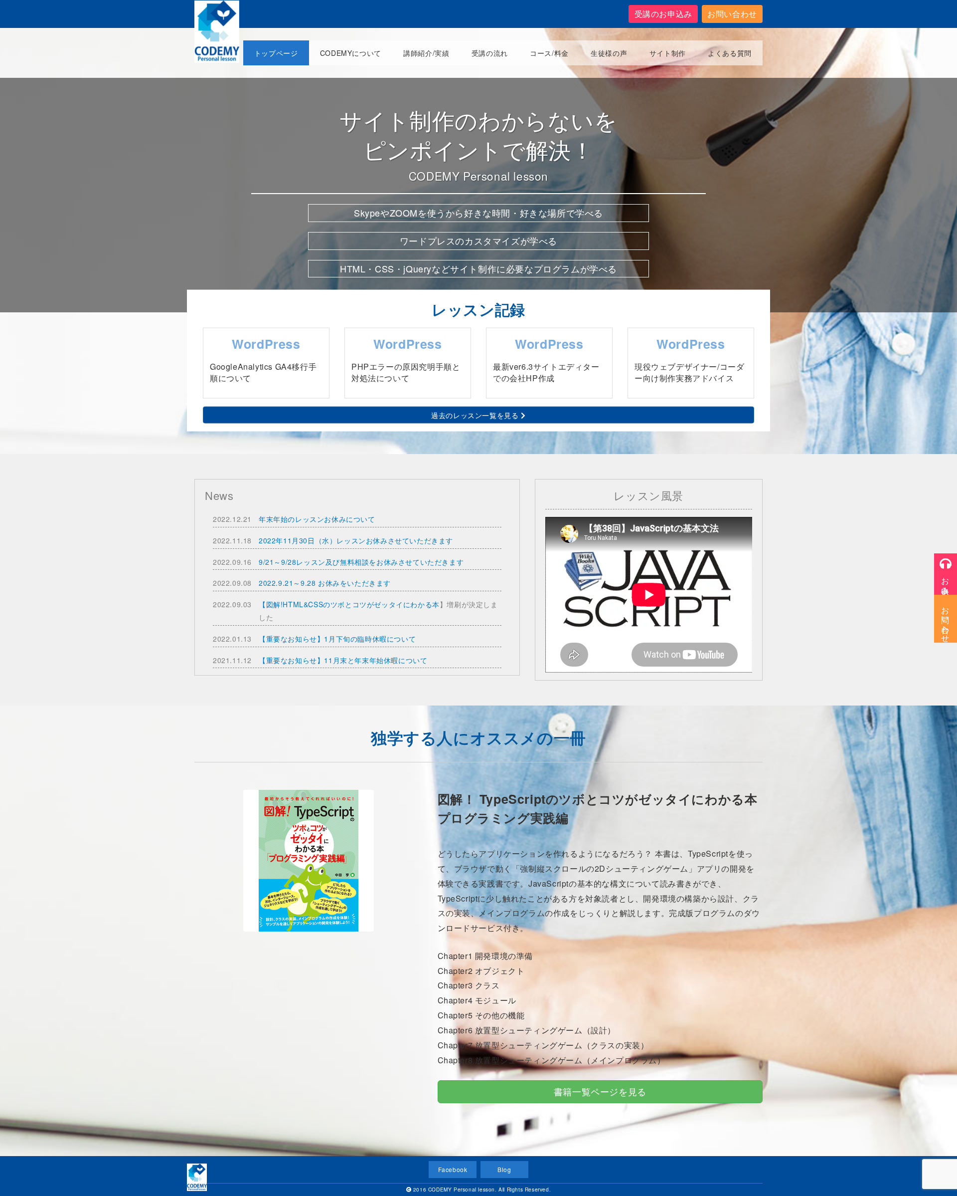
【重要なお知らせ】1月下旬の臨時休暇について (337, 639)
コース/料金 (549, 53)
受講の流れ (490, 53)
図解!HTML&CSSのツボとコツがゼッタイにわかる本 (353, 604)
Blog (504, 1169)
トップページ (276, 53)
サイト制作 (667, 53)
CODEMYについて (350, 53)
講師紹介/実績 (426, 53)
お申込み (946, 580)
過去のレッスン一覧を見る (476, 415)
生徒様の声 (609, 53)
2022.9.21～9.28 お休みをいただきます (325, 583)
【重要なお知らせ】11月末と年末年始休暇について (343, 660)
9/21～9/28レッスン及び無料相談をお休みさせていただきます (361, 562)
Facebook (453, 1169)
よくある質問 (730, 53)
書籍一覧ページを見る (600, 1091)
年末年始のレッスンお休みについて (317, 519)
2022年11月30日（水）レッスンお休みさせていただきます (356, 540)
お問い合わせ (732, 13)
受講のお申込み (663, 13)
